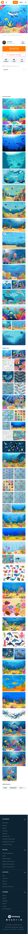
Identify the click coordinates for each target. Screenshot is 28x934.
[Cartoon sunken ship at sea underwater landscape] (13, 556)
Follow (23, 43)
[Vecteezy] (2, 2)
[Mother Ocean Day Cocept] (13, 185)
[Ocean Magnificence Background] (13, 281)
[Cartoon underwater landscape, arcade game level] (13, 853)
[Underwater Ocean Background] (13, 234)
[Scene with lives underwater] (13, 330)
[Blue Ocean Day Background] (13, 365)
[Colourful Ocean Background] (6, 382)
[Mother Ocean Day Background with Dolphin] (13, 315)
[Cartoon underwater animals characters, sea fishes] (13, 714)
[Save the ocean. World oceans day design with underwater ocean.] (8, 138)
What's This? (16, 66)
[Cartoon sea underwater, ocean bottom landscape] (9, 639)
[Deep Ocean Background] (13, 169)
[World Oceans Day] (7, 128)
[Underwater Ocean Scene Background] (13, 102)
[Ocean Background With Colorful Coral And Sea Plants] (9, 353)
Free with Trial (14, 48)
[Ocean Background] (13, 152)
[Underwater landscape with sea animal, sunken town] (13, 820)
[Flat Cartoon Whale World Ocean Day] (6, 293)
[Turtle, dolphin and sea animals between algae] (13, 765)
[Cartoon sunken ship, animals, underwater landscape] (9, 511)
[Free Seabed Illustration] (13, 202)
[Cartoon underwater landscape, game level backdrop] (13, 665)
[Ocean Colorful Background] (13, 115)
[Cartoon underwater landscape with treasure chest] (13, 651)
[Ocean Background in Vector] (13, 249)
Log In (20, 2)
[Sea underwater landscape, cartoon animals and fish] (13, 731)
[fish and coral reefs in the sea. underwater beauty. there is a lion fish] (13, 896)
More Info (6, 68)
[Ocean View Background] (13, 265)
